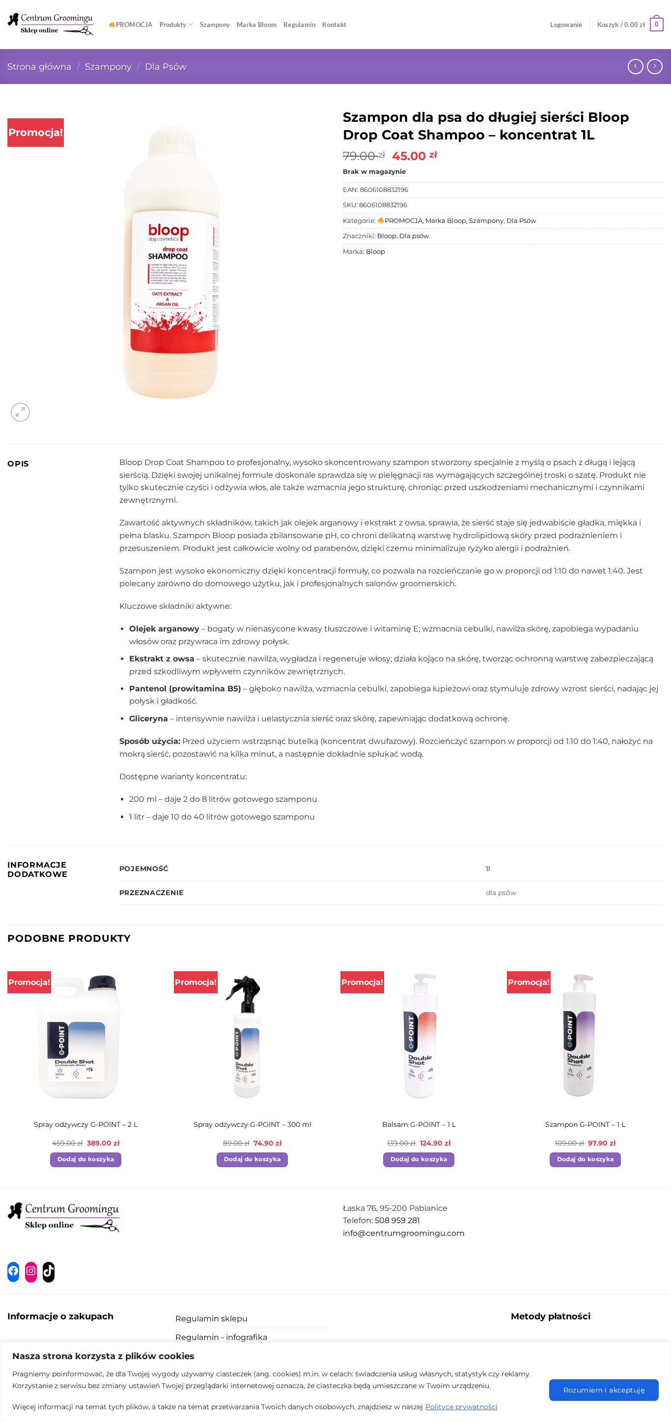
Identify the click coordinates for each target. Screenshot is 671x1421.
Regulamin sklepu (211, 1318)
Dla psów (414, 236)
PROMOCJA (134, 24)
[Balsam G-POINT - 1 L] (418, 1034)
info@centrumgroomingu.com (404, 1233)
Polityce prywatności (461, 1406)
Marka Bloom (257, 24)
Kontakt (334, 24)
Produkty (173, 24)
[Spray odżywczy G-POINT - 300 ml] (252, 1034)
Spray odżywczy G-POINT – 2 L (86, 1124)
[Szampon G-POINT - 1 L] (585, 1034)
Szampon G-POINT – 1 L (585, 1124)
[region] (335, 1381)
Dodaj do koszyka (85, 1159)
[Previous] (7, 1071)
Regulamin (299, 24)
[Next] (663, 1071)
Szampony (215, 24)
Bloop (386, 236)
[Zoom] (20, 412)
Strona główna (39, 66)
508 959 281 (397, 1220)
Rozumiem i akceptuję (603, 1390)
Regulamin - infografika (221, 1337)
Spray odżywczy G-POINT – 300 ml (252, 1124)
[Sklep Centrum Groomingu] (50, 24)
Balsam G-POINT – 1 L (419, 1124)
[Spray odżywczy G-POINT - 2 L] (85, 1034)
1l (488, 868)
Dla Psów (166, 66)
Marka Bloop (445, 220)
